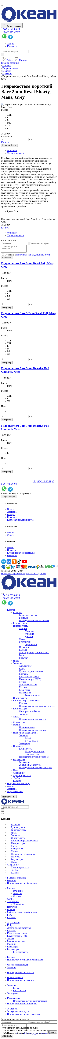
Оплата (11, 509)
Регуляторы (25, 692)
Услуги (10, 535)
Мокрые (23, 628)
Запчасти (17, 663)
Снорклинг (19, 772)
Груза (16, 660)
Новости (11, 550)
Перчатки (24, 647)
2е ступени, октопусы (30, 764)
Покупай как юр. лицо (18, 783)
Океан (10, 547)
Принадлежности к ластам (32, 719)
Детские (29, 636)
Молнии (23, 687)
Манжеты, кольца (28, 684)
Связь (16, 770)
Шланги (17, 781)
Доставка (12, 512)
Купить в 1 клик (9, 145)
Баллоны (17, 612)
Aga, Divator (25, 666)
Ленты (22, 682)
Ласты (16, 716)
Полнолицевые (27, 727)
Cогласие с (27, 254)
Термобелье (31, 644)
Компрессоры (20, 708)
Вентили (23, 618)
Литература (19, 722)
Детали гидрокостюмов (31, 671)
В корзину (6, 307)
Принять (52, 1032)
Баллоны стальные (28, 615)
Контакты (12, 46)
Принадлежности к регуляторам (35, 767)
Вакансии (12, 555)
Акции (10, 43)
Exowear (23, 658)
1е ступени (24, 762)
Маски (16, 724)
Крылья (23, 703)
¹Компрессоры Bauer (29, 711)
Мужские (30, 631)
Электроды (24, 743)
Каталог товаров (13, 26)
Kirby (22, 668)
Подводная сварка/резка (25, 732)
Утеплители (25, 642)
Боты (21, 655)
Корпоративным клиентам (20, 520)
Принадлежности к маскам (32, 730)
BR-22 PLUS (31, 740)
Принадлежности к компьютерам (34, 752)
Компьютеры (25, 748)
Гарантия (12, 517)
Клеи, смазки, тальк (29, 676)
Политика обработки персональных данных (23, 573)
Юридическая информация (21, 552)
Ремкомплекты (32, 695)
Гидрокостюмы (20, 626)
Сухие (22, 639)
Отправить (7, 258)
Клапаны (23, 674)
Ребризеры (24, 690)
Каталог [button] (11, 609)
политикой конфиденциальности (33, 254)
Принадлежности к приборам (34, 756)
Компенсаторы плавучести (26, 700)
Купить (5, 142)
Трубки (17, 778)
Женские (29, 634)
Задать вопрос (9, 496)
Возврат (11, 514)
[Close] (2, 593)
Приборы (18, 746)
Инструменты (20, 698)
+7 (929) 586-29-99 (10, 31)
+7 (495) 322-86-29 (10, 29)
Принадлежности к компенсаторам (37, 706)
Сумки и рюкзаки (22, 775)
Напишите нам (8, 797)
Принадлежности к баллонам (34, 620)
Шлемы (23, 650)
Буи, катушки (20, 623)
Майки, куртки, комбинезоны (34, 652)
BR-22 (28, 738)
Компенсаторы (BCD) (30, 679)
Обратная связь (15, 791)
